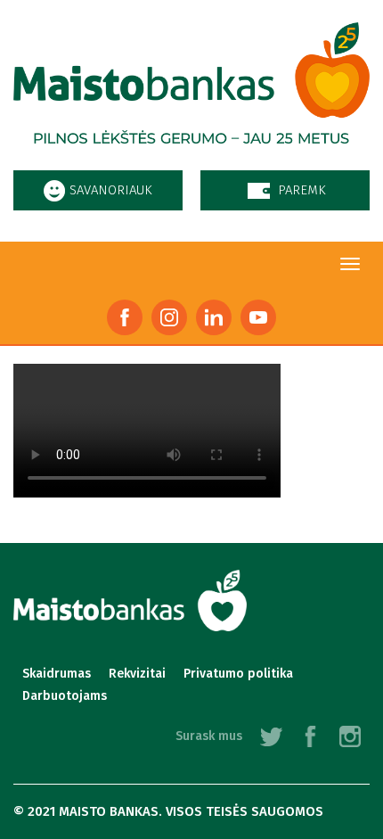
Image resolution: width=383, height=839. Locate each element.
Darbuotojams (64, 695)
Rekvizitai (137, 673)
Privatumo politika (238, 673)
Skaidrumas (56, 673)
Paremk (302, 190)
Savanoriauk (110, 190)
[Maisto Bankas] (191, 91)
